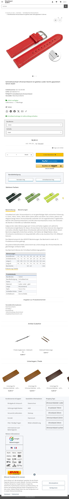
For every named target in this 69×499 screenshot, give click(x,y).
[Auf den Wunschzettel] (60, 20)
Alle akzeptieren (53, 483)
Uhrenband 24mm (54, 423)
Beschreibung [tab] (10, 210)
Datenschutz (15, 494)
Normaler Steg (21, 179)
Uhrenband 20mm (54, 413)
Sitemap (30, 413)
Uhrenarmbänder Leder (54, 403)
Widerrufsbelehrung (34, 423)
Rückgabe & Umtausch (15, 403)
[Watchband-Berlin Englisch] (12, 448)
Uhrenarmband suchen (54, 428)
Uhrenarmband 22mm (55, 418)
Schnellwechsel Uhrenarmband (22, 94)
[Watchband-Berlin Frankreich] (16, 448)
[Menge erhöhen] (31, 154)
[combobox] (34, 125)
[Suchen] (66, 6)
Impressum (7, 494)
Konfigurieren (53, 488)
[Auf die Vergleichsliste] (55, 20)
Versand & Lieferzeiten (15, 413)
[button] (52, 2)
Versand (40, 144)
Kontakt (10, 418)
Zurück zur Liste (11, 13)
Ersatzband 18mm (54, 408)
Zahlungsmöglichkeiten (15, 408)
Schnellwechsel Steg (48, 179)
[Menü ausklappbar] (2, 1)
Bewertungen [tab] (23, 210)
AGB (29, 408)
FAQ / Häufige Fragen (14, 423)
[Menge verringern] (7, 154)
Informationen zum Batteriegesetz (14, 429)
